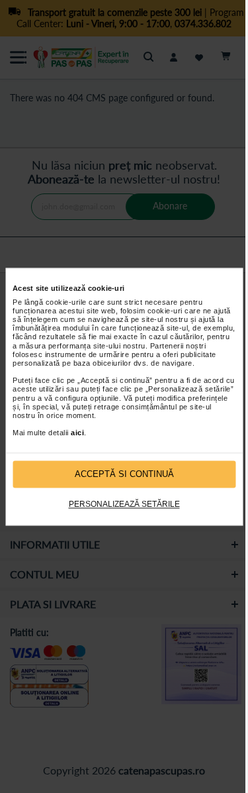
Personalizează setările (124, 504)
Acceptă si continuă (124, 474)
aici (77, 433)
